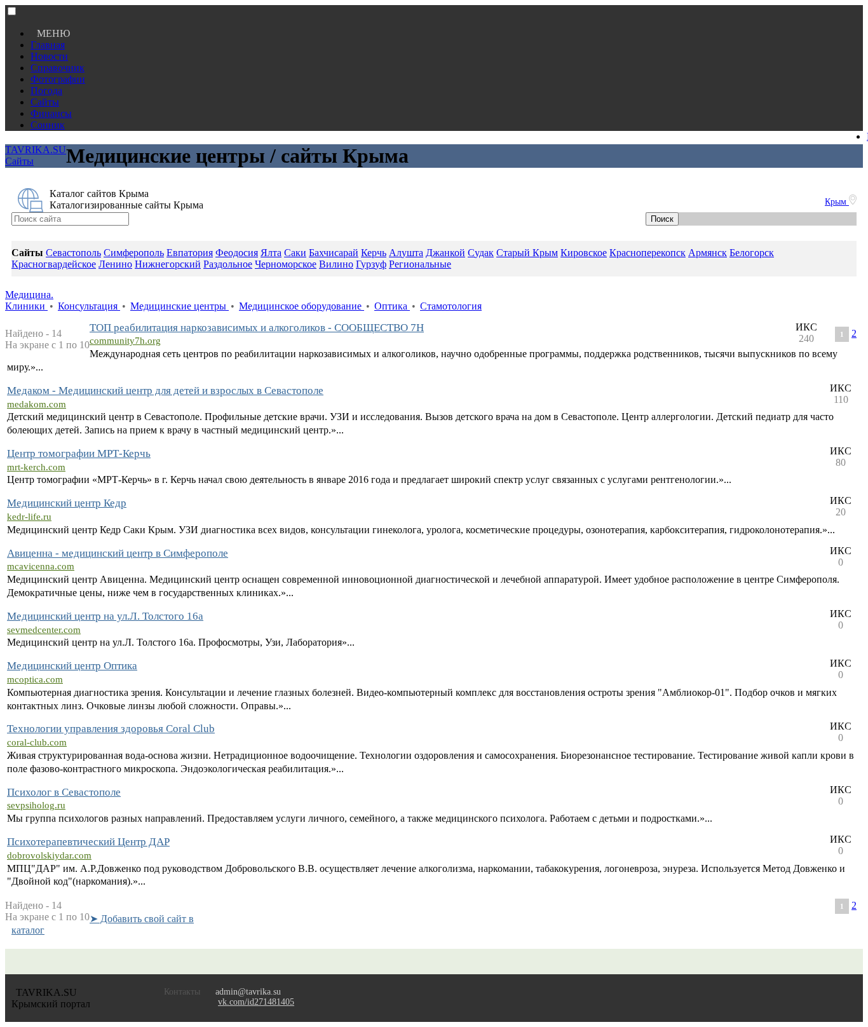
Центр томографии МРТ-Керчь (79, 453)
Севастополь (73, 252)
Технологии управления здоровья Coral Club (111, 729)
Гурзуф (371, 264)
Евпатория (189, 252)
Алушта (406, 252)
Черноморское (285, 264)
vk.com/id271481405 (256, 1002)
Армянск (707, 252)
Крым (837, 202)
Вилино (336, 264)
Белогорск (751, 252)
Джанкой (445, 252)
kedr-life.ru (29, 517)
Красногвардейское (53, 264)
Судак (481, 252)
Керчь (373, 252)
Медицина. (29, 294)
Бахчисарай (333, 252)
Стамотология (451, 306)
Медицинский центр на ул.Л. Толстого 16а (105, 616)
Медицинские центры (179, 306)
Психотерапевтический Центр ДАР (88, 842)
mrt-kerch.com (36, 467)
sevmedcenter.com (44, 630)
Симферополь (134, 252)
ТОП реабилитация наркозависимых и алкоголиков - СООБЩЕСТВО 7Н (257, 328)
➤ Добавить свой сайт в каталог (102, 924)
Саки (295, 252)
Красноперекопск (647, 252)
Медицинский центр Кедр (66, 503)
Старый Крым (527, 252)
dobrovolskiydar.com (49, 855)
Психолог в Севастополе (64, 792)
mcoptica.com (35, 679)
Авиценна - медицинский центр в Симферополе (117, 553)
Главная (48, 44)
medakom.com (36, 404)
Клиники (26, 306)
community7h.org (125, 341)
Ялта (271, 252)
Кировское (583, 252)
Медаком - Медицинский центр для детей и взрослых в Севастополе (165, 390)
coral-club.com (37, 742)
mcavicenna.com (40, 566)
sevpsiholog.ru (36, 805)
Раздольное (227, 264)
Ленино (115, 264)
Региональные (420, 264)
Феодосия (236, 252)
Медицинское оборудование (301, 306)
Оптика (392, 306)
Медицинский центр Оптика (72, 666)
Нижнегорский (168, 264)
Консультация (89, 306)
